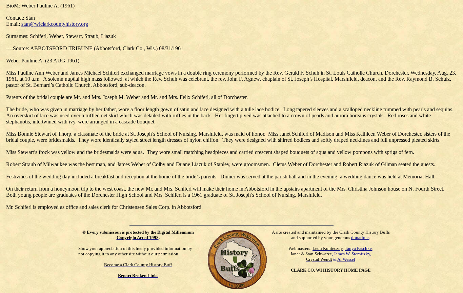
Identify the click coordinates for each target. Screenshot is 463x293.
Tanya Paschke (358, 248)
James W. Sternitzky (352, 253)
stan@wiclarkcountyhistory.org (54, 24)
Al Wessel (346, 259)
